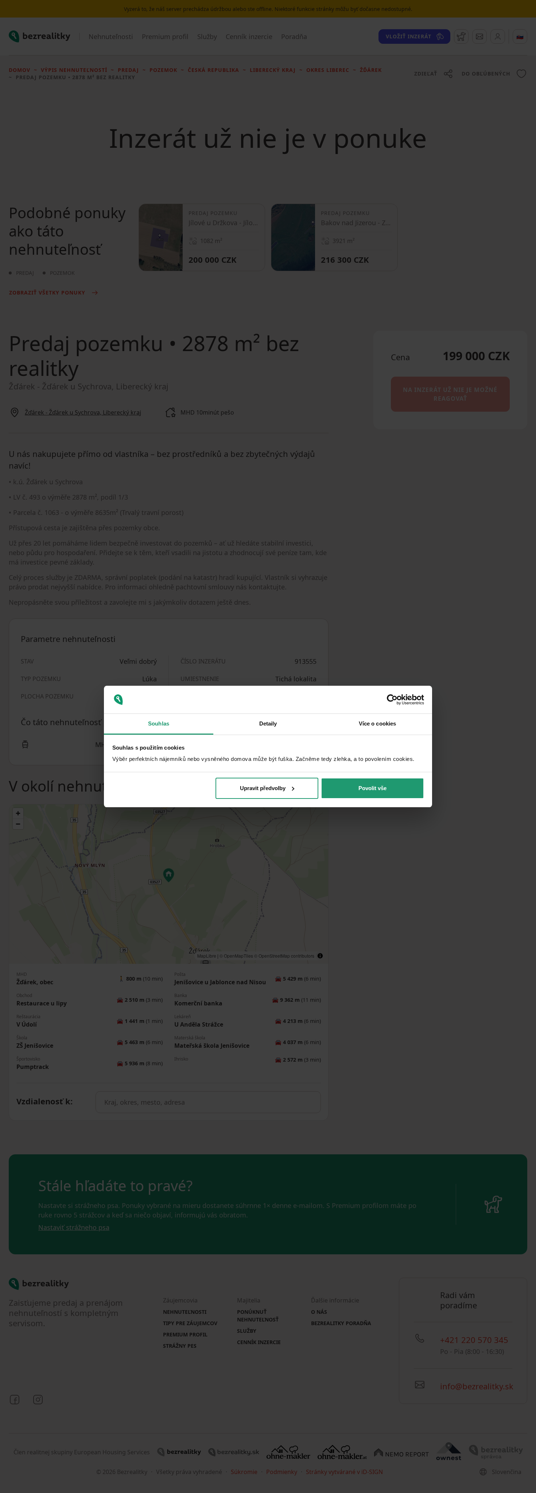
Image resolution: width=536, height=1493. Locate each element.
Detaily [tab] (268, 723)
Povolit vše (372, 788)
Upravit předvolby (263, 788)
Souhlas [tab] (158, 723)
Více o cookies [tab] (377, 723)
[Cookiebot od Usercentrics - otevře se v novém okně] (392, 699)
